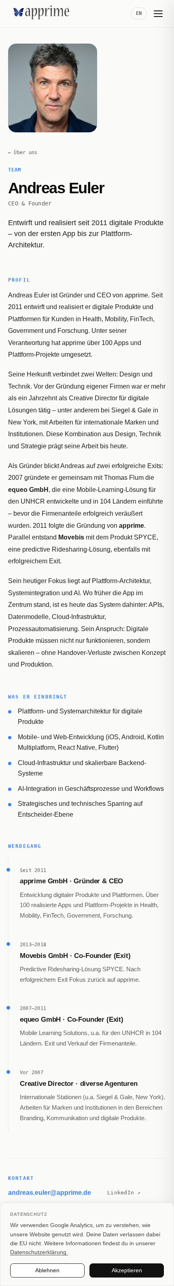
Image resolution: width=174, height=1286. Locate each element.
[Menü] (158, 13)
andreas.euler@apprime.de (49, 1192)
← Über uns (23, 152)
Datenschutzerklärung (39, 1252)
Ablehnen (47, 1270)
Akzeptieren (127, 1270)
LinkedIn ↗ (124, 1193)
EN (139, 13)
